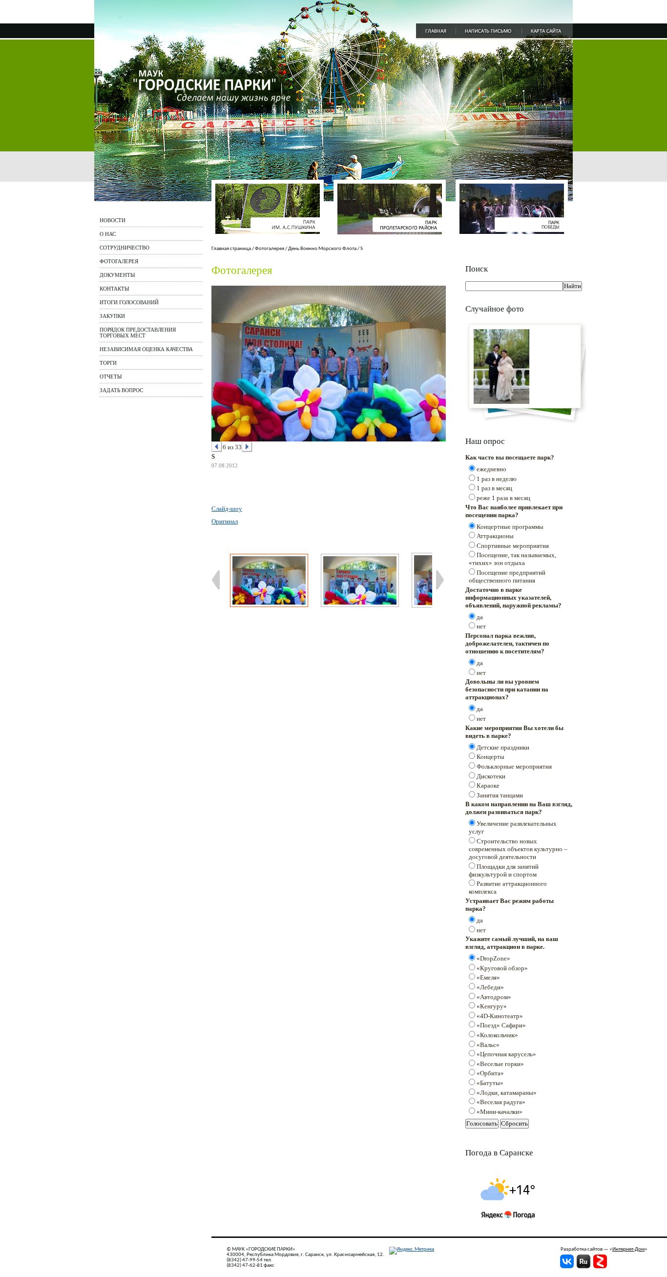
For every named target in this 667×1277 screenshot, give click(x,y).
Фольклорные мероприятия (514, 766)
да (480, 617)
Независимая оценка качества (146, 349)
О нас (108, 234)
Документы (117, 275)
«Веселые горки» (500, 1064)
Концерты (490, 756)
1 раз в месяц (494, 488)
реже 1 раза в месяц (503, 498)
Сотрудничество (124, 248)
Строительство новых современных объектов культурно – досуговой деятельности (518, 848)
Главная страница (231, 248)
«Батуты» (490, 1083)
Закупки (112, 316)
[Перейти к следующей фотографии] (247, 447)
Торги (108, 363)
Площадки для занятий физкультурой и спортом (504, 870)
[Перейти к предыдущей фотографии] (217, 447)
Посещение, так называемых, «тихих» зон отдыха (512, 558)
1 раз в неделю (497, 478)
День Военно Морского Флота (322, 248)
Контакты (114, 289)
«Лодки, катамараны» (507, 1092)
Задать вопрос (121, 390)
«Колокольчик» (497, 1035)
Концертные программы (510, 526)
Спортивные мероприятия (513, 545)
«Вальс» (488, 1044)
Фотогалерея (119, 261)
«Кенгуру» (492, 1006)
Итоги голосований (129, 302)
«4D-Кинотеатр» (500, 1016)
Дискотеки (491, 776)
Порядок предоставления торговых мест (138, 332)
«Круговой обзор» (502, 968)
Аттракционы (495, 536)
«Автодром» (494, 997)
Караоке (488, 785)
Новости (112, 220)
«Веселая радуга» (501, 1102)
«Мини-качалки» (499, 1111)
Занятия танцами (500, 795)
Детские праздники (503, 747)
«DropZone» (493, 958)
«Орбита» (490, 1073)
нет (481, 626)
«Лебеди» (490, 987)
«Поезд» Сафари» (501, 1025)
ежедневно (491, 469)
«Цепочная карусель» (506, 1054)
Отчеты (111, 376)
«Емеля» (488, 977)
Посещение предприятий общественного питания (507, 576)
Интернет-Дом (628, 1249)
